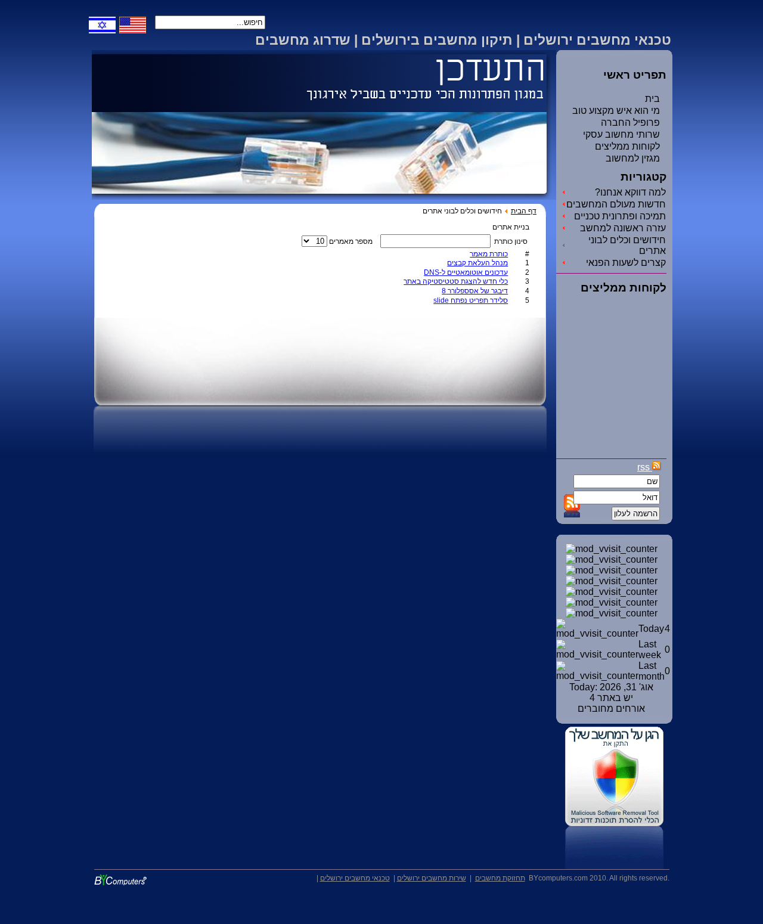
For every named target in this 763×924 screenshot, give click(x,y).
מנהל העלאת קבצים (477, 263)
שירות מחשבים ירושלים (431, 878)
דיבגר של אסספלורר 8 (475, 291)
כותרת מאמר (489, 254)
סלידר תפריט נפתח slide (470, 300)
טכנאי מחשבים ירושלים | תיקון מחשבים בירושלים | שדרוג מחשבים (463, 40)
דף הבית (523, 211)
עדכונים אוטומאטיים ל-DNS (466, 272)
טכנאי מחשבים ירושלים (355, 878)
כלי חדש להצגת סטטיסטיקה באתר (456, 281)
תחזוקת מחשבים (500, 878)
